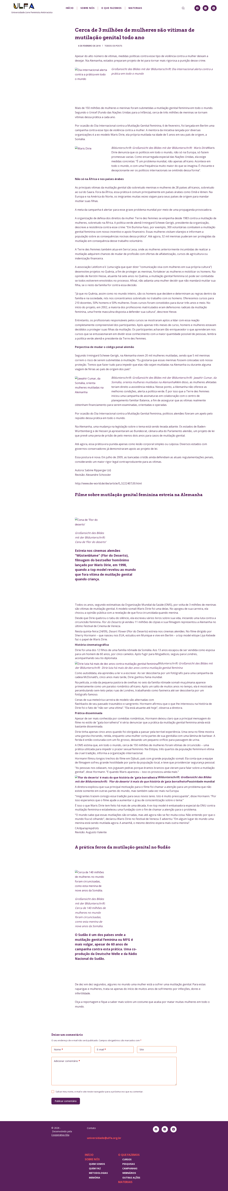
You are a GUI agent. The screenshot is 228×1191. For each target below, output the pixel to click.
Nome (58, 1049)
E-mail (101, 1049)
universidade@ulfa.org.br (104, 1138)
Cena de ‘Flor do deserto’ (90, 537)
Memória (94, 1177)
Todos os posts (113, 45)
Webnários (129, 1172)
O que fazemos (111, 8)
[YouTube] (214, 8)
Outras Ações (131, 1177)
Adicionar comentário (67, 1061)
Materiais (135, 8)
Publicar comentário (66, 1101)
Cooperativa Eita (60, 1134)
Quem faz (95, 1168)
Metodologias (98, 1172)
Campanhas (129, 1168)
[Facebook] (197, 8)
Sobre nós (87, 8)
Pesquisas (128, 1163)
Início (70, 8)
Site (142, 1049)
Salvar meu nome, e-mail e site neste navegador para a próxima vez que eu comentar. (99, 1091)
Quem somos (97, 1163)
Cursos (127, 1159)
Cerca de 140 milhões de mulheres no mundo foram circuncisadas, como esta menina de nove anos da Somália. (90, 912)
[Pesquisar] (183, 8)
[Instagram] (205, 8)
